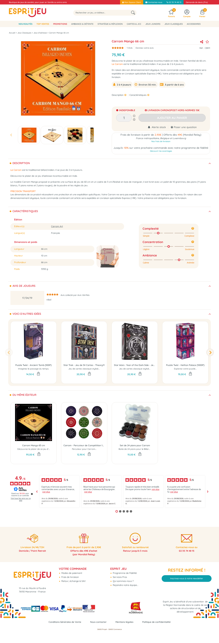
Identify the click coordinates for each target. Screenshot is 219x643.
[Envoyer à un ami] (201, 42)
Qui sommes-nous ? (122, 581)
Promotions (60, 24)
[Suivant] (210, 352)
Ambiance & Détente (82, 24)
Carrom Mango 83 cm (33, 445)
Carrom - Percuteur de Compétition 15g (84, 445)
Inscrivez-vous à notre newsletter (186, 578)
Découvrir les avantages (161, 151)
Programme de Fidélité (124, 573)
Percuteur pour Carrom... (84, 449)
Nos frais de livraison (160, 141)
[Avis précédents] (37, 492)
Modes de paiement (71, 573)
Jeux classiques (173, 24)
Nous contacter (98, 622)
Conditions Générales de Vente (65, 622)
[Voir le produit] (39, 454)
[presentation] (11, 135)
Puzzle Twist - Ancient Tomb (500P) (33, 365)
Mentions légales (124, 622)
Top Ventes (42, 24)
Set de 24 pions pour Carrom (135, 445)
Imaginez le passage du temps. (33, 368)
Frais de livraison (70, 577)
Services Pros (119, 577)
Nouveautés (25, 24)
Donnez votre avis (145, 48)
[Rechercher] (133, 13)
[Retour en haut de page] (213, 634)
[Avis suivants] (208, 492)
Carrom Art (57, 226)
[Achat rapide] (38, 374)
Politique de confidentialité (156, 622)
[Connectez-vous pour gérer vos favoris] (207, 42)
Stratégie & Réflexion (110, 24)
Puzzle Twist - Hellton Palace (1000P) (185, 365)
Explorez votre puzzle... (185, 368)
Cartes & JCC (134, 24)
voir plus (46, 492)
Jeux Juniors (152, 24)
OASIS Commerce (115, 629)
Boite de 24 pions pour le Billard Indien (138, 449)
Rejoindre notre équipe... (125, 585)
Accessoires (194, 24)
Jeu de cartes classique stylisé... (84, 368)
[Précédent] (9, 352)
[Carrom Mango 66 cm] (29, 135)
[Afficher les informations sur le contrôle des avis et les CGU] (32, 494)
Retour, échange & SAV (73, 581)
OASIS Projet (102, 629)
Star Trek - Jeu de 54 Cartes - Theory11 (84, 365)
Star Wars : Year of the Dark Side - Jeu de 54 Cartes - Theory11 (134, 365)
